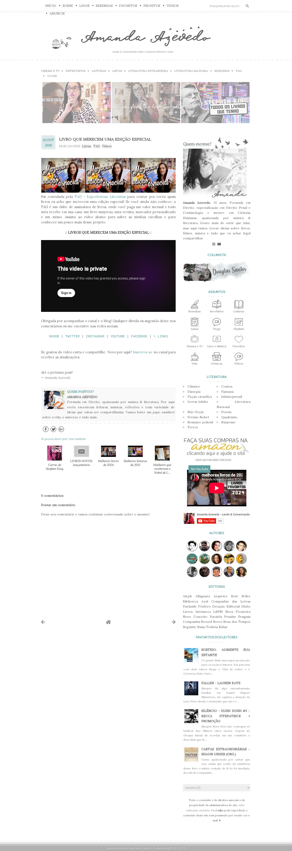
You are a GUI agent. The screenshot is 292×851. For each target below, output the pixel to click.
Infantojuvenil (231, 397)
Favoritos (128, 6)
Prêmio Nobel (198, 417)
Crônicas (216, 363)
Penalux (230, 617)
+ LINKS (161, 337)
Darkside (190, 606)
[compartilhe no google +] (61, 431)
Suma (201, 627)
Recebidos (217, 311)
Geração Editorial (226, 606)
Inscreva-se (142, 352)
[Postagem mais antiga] (174, 622)
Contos (226, 386)
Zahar (223, 627)
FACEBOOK (139, 337)
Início (50, 6)
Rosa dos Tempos (236, 622)
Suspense (228, 422)
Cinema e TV (50, 70)
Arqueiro (220, 596)
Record (206, 622)
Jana (137, 848)
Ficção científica (200, 397)
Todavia (212, 627)
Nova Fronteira (238, 612)
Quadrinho (229, 417)
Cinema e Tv (194, 346)
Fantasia (227, 392)
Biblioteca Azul (195, 601)
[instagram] (213, 244)
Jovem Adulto (198, 402)
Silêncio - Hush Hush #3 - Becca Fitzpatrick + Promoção (225, 716)
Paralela (216, 617)
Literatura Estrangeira (148, 70)
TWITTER (72, 337)
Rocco (217, 622)
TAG (239, 70)
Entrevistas (76, 70)
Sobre (68, 6)
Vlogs (52, 76)
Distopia (194, 392)
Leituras (99, 70)
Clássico (194, 386)
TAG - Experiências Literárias (100, 196)
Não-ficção (196, 412)
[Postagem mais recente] (43, 622)
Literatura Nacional (191, 70)
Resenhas (104, 6)
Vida (194, 363)
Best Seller (240, 596)
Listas (117, 70)
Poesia (226, 412)
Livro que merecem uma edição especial (105, 139)
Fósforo (204, 606)
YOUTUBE (117, 337)
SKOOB (54, 337)
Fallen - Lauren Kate (220, 683)
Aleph (187, 596)
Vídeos (173, 6)
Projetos (151, 6)
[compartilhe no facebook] (45, 431)
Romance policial (200, 422)
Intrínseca (203, 612)
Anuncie (57, 13)
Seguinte (189, 627)
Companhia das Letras (230, 601)
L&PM (218, 612)
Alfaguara (203, 596)
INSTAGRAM (95, 337)
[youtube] (219, 244)
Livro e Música (216, 346)
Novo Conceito (195, 617)
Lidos (84, 6)
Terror (193, 427)
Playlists (239, 329)
